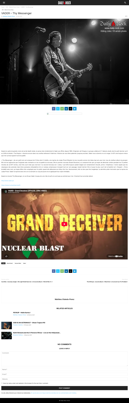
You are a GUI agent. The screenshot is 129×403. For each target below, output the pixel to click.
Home (2, 7)
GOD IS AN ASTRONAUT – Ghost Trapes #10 (29, 323)
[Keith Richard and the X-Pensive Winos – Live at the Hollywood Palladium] (6, 336)
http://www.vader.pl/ (7, 180)
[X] (58, 108)
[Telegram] (75, 108)
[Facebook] (53, 108)
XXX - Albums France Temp (12, 7)
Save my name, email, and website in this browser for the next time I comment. (25, 383)
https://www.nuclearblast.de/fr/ (10, 185)
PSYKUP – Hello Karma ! (22, 312)
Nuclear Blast (18, 263)
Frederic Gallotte (18, 325)
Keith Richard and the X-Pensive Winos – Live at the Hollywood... (37, 333)
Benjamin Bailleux (18, 335)
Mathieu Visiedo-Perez (9, 16)
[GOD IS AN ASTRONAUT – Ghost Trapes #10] (6, 326)
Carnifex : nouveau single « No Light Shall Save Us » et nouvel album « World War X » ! (27, 281)
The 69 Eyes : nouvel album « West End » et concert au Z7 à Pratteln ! (107, 281)
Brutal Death (10, 263)
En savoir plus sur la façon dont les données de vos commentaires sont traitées (53, 393)
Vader (24, 263)
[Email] (70, 108)
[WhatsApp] (62, 108)
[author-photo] (64, 297)
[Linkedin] (66, 108)
